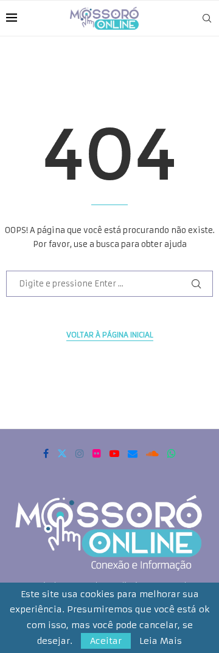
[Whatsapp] (171, 453)
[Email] (132, 453)
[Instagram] (79, 453)
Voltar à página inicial (109, 334)
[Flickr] (96, 453)
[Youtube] (114, 453)
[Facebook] (46, 453)
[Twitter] (62, 453)
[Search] (207, 18)
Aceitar (106, 640)
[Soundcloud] (152, 453)
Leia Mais (160, 641)
